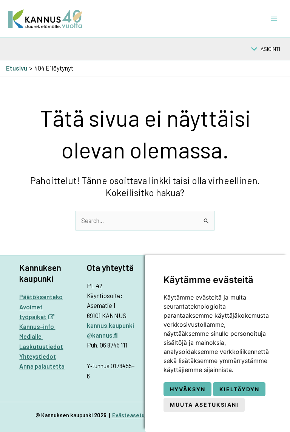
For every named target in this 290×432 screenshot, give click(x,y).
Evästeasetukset (134, 415)
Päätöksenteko (41, 296)
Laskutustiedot (41, 346)
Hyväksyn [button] (187, 389)
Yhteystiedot (37, 356)
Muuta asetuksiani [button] (204, 404)
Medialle (31, 336)
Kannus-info (37, 326)
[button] (270, 49)
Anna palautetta (42, 366)
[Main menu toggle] (273, 18)
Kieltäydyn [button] (239, 389)
